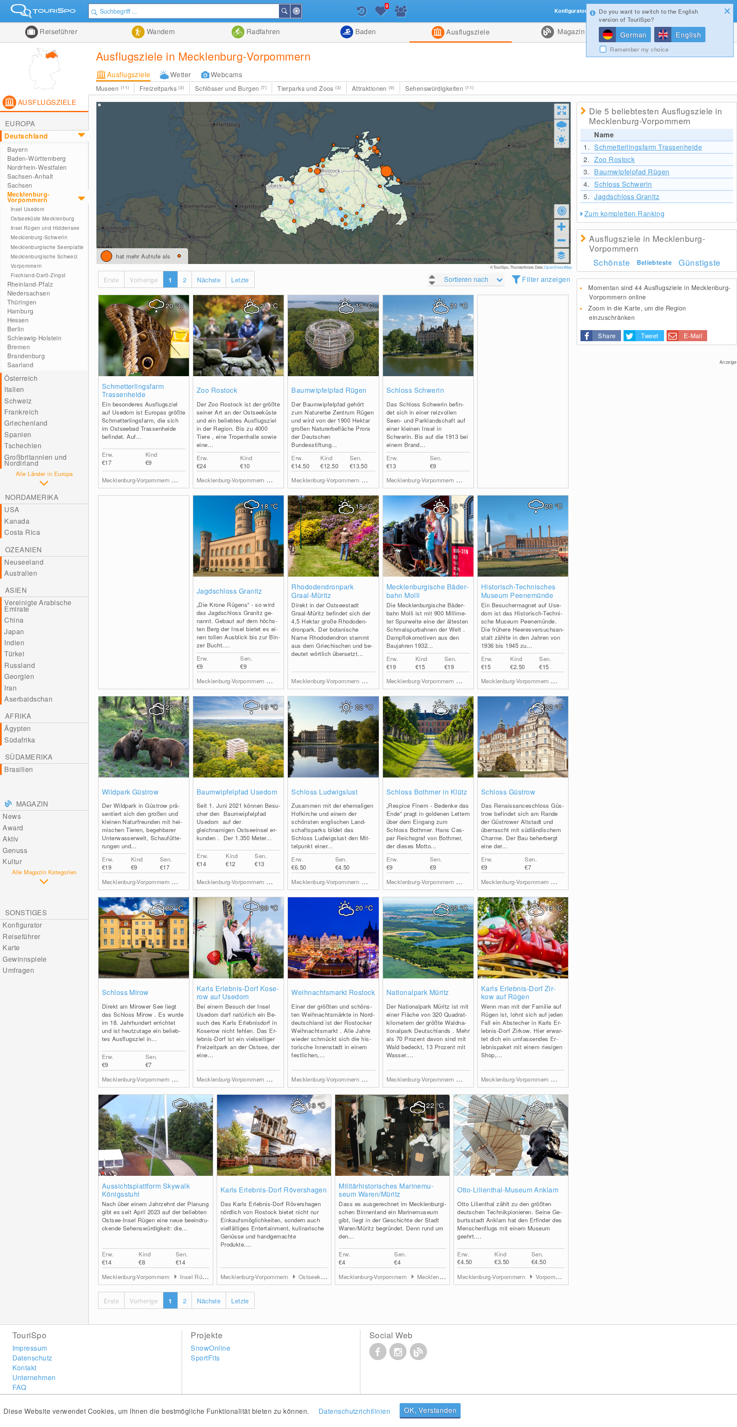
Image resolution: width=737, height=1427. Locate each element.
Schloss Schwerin (415, 390)
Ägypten (17, 728)
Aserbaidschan (28, 699)
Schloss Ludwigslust (324, 792)
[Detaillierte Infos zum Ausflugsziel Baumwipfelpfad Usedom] (238, 736)
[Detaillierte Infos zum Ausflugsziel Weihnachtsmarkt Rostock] (333, 937)
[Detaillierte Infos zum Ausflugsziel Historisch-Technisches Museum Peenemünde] (523, 536)
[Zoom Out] (561, 240)
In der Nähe (301, 11)
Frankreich (21, 412)
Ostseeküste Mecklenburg (42, 218)
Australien (20, 573)
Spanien (17, 434)
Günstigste (700, 262)
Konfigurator (22, 925)
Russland (19, 665)
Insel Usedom (27, 208)
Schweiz (18, 401)
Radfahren (262, 31)
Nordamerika (31, 497)
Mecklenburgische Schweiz (44, 256)
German (633, 35)
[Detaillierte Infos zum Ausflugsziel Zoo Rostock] (238, 335)
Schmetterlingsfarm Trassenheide (133, 390)
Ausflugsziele (467, 32)
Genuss (15, 850)
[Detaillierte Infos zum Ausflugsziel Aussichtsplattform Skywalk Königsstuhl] (156, 1135)
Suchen (289, 11)
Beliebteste (654, 262)
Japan (14, 631)
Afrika (18, 716)
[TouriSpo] (44, 13)
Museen (112, 88)
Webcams (226, 74)
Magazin (570, 31)
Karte (11, 947)
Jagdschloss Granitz (229, 591)
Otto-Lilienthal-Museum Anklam (507, 1190)
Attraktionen (373, 88)
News (12, 816)
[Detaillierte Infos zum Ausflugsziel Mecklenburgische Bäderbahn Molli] (428, 536)
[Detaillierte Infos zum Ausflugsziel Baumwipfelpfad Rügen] (333, 335)
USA (11, 509)
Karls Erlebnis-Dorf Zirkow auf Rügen (518, 992)
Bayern (17, 149)
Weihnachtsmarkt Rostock (333, 992)
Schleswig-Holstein (34, 338)
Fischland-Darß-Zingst (38, 274)
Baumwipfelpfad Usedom (237, 792)
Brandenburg (26, 355)
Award (13, 827)
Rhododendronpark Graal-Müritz (322, 591)
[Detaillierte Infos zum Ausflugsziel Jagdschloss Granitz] (238, 536)
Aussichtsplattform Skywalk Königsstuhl (146, 1190)
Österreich (21, 378)
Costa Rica (22, 532)
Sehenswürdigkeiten (439, 88)
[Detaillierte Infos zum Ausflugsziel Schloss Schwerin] (428, 335)
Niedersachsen (28, 293)
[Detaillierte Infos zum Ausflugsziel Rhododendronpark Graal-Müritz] (333, 536)
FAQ (19, 1387)
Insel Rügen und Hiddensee (45, 227)
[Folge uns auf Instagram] (397, 1351)
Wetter (180, 74)
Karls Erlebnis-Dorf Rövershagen (274, 1190)
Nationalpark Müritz (417, 992)
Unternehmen (34, 1377)
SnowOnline (210, 1348)
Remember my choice (639, 49)
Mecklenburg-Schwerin (39, 237)
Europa (20, 123)
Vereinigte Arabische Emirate (38, 605)
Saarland (20, 364)
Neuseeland (24, 562)
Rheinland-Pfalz (30, 284)
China (13, 620)
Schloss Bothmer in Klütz (426, 792)
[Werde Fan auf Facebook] (377, 1351)
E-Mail (693, 335)
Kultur (12, 861)
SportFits (205, 1358)
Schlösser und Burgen (231, 88)
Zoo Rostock (217, 390)
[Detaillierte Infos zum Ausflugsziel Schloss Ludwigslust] (333, 736)
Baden (364, 31)
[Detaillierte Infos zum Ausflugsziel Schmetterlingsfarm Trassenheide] (144, 335)
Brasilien (18, 769)
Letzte (240, 279)
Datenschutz (32, 1358)
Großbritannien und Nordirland (35, 460)
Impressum (29, 1348)
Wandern (160, 31)
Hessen (18, 320)
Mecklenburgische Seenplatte (47, 246)
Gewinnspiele (25, 959)
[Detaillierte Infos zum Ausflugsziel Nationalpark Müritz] (428, 937)
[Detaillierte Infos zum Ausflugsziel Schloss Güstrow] (523, 736)
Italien (14, 389)
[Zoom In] (561, 226)
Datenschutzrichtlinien (355, 1411)
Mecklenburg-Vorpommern (28, 197)
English (688, 35)
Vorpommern (26, 265)
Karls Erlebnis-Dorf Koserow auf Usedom (238, 992)
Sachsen (19, 185)
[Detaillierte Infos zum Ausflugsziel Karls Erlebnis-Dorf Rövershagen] (274, 1135)
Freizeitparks (161, 88)
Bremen (18, 346)
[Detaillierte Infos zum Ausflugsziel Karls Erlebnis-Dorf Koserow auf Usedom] (238, 937)
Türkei (14, 653)
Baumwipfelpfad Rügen (329, 390)
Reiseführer (58, 31)
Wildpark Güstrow (130, 792)
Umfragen (18, 970)
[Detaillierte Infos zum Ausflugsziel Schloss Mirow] (144, 937)
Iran (10, 688)
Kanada (16, 521)
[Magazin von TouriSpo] (418, 1351)
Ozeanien (23, 549)
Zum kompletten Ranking (624, 213)
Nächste (209, 279)
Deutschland (26, 136)
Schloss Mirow (125, 992)
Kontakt (24, 1367)
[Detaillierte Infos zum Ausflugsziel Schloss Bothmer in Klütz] (428, 736)
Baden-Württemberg (36, 158)
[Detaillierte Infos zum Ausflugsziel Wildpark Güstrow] (144, 736)
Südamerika (29, 757)
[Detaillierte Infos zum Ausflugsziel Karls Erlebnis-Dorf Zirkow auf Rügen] (523, 937)
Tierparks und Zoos (309, 88)
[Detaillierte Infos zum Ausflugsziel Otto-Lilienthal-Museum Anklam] (511, 1135)
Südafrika (19, 740)
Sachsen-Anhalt (30, 176)
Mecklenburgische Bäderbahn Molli (427, 591)
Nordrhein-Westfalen (37, 167)
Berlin (15, 329)
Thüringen (22, 302)
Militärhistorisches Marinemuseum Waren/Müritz (386, 1190)
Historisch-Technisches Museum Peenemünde (518, 591)
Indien (14, 642)
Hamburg (20, 311)
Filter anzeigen (546, 279)
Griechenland (26, 423)
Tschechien (22, 445)
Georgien (19, 676)
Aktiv (10, 839)
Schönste (611, 262)
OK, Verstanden (430, 1410)
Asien (16, 590)
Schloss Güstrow (508, 792)
